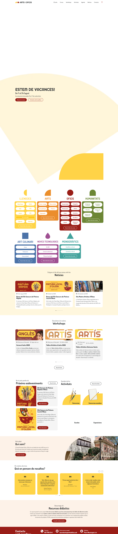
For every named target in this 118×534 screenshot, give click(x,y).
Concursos (75, 403)
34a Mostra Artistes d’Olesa (85, 297)
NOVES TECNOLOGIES (47, 241)
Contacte (96, 2)
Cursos (61, 2)
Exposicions (98, 423)
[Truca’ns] (42, 531)
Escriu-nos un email (64, 530)
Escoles (76, 423)
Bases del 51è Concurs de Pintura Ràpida (27, 297)
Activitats (76, 2)
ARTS (48, 198)
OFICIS (70, 198)
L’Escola (55, 2)
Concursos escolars (95, 403)
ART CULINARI (25, 241)
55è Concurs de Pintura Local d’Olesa (45, 411)
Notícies (89, 2)
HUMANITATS (92, 198)
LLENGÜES (25, 198)
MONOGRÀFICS (70, 241)
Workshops (68, 2)
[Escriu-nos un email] (57, 531)
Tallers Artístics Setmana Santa (87, 347)
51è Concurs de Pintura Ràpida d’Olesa (45, 389)
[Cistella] (102, 2)
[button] (58, 310)
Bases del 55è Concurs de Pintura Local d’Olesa (57, 297)
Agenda (83, 2)
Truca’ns (46, 530)
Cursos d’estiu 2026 (23, 345)
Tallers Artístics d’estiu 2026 (56, 345)
